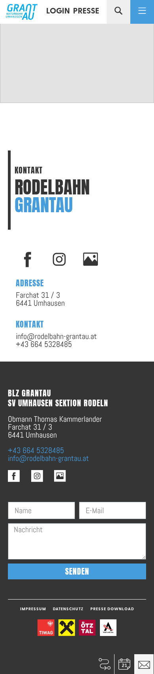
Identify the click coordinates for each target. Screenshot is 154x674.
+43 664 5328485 (36, 450)
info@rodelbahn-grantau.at (48, 458)
